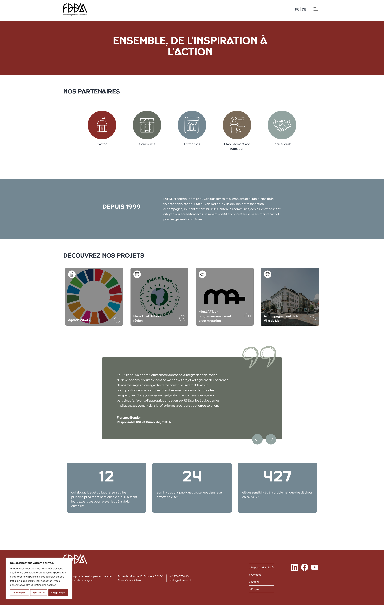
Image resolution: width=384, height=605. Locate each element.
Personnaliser (19, 592)
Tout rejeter (39, 592)
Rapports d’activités (262, 567)
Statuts (255, 581)
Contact (256, 574)
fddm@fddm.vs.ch (180, 580)
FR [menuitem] (297, 9)
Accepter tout (58, 592)
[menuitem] (297, 9)
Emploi (255, 589)
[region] (39, 578)
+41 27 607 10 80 (179, 576)
